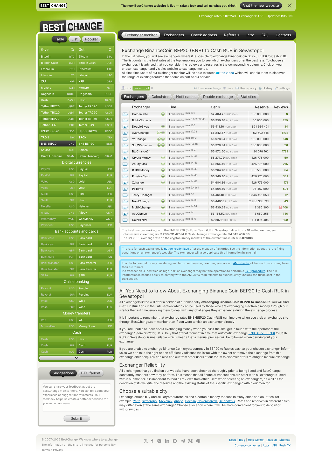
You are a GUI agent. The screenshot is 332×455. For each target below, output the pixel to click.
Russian (271, 440)
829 (285, 120)
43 (286, 201)
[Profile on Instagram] (159, 441)
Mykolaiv (165, 401)
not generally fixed (176, 248)
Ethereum (57, 69)
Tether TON (57, 125)
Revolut (57, 288)
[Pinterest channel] (198, 441)
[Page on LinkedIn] (167, 441)
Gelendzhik (227, 401)
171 (286, 182)
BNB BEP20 (57, 143)
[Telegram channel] (182, 441)
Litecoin (57, 75)
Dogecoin (57, 94)
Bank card (57, 238)
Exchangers (174, 35)
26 (286, 145)
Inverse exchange (209, 88)
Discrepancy (248, 88)
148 (285, 139)
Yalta (136, 401)
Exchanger (141, 107)
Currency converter (247, 445)
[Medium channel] (190, 441)
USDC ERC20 (57, 131)
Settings (284, 88)
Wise (57, 301)
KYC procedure (255, 271)
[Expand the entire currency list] (76, 358)
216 (285, 164)
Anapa (178, 401)
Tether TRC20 (57, 112)
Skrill (57, 194)
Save (230, 88)
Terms (46, 450)
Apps (266, 445)
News (233, 440)
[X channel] (146, 441)
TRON (57, 137)
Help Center (256, 440)
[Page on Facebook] (152, 441)
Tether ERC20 (57, 106)
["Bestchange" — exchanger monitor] (76, 21)
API (274, 445)
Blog (242, 440)
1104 (285, 133)
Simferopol (149, 401)
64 (286, 170)
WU (57, 320)
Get (215, 107)
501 (285, 189)
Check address (204, 35)
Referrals (231, 35)
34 (286, 126)
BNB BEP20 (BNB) (261, 333)
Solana (57, 150)
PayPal (57, 169)
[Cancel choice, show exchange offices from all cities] (152, 88)
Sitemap (284, 440)
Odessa (190, 401)
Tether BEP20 (57, 119)
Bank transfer (57, 263)
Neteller (57, 206)
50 (286, 157)
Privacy (58, 450)
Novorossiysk (207, 401)
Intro (250, 35)
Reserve (262, 107)
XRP (57, 81)
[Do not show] (289, 5)
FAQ (264, 35)
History (268, 88)
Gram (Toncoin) (57, 156)
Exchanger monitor (141, 35)
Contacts (283, 35)
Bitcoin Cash (57, 63)
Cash (57, 339)
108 (284, 207)
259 (285, 220)
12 (286, 195)
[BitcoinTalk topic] (174, 441)
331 (285, 176)
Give (172, 107)
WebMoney (57, 219)
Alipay (57, 212)
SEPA (57, 275)
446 (285, 213)
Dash (57, 100)
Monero (57, 87)
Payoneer (57, 225)
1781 (285, 151)
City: (137, 88)
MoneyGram (57, 326)
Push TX (284, 445)
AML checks (241, 263)
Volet (57, 181)
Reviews (281, 107)
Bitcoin (57, 56)
